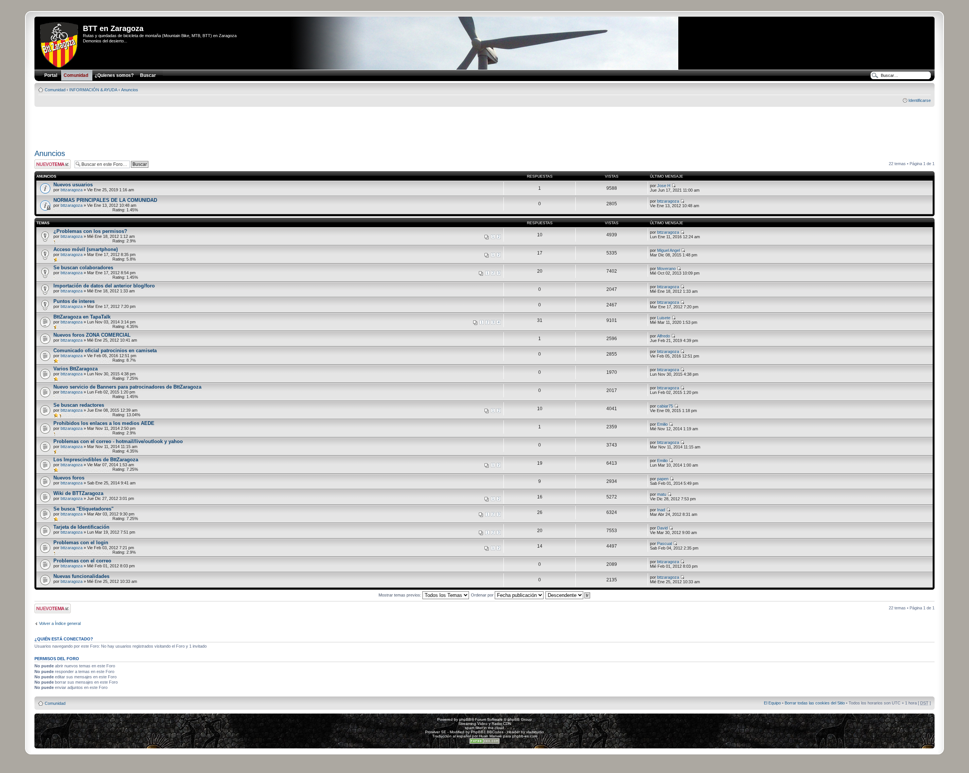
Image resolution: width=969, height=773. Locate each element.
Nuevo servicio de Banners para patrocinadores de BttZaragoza (127, 387)
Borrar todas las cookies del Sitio (815, 703)
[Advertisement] (484, 125)
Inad (661, 510)
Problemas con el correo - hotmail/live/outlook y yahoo (118, 441)
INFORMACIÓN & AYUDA (93, 89)
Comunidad (55, 89)
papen (662, 478)
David (662, 528)
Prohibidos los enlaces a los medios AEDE (103, 423)
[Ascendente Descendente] (568, 595)
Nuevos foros (68, 478)
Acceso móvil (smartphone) (85, 249)
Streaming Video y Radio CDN (484, 723)
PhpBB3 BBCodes (487, 732)
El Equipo (772, 703)
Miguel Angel (668, 250)
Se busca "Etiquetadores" (83, 509)
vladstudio (535, 732)
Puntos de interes (74, 301)
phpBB (465, 719)
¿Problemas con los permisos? (90, 231)
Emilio (662, 424)
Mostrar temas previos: (400, 595)
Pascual (664, 543)
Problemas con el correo (82, 561)
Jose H (663, 185)
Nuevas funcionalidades (81, 576)
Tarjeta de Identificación (81, 527)
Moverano (666, 268)
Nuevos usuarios (73, 184)
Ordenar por (483, 595)
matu (661, 494)
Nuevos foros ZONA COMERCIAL (92, 335)
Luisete (663, 317)
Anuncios (129, 89)
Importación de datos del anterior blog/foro (104, 286)
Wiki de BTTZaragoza (78, 493)
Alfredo (663, 336)
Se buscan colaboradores (83, 267)
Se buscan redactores (78, 405)
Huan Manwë (490, 736)
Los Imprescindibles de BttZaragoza (95, 459)
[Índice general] (59, 44)
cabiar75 (665, 406)
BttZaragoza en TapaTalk (82, 317)
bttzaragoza (72, 189)
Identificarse (919, 100)
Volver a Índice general (60, 623)
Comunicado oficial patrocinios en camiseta (105, 350)
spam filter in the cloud (484, 728)
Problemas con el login (80, 542)
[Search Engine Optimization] (484, 742)
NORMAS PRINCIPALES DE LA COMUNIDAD (105, 200)
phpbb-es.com (524, 736)
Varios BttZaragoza (75, 369)
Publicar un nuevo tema (50, 164)
